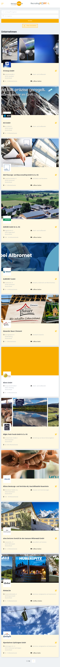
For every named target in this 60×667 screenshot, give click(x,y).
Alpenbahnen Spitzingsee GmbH (14, 643)
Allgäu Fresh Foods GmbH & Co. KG (15, 434)
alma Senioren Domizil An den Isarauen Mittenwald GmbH (23, 538)
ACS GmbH (6, 123)
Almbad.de (7, 590)
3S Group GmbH (8, 71)
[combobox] (30, 12)
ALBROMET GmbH (9, 279)
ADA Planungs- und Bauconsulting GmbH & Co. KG (21, 175)
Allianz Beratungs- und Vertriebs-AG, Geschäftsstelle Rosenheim (26, 486)
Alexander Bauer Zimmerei (12, 331)
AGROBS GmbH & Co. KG (11, 227)
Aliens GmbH (7, 383)
